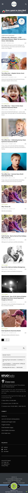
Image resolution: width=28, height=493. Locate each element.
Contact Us (4, 416)
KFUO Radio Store (5, 433)
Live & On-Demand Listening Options (10, 419)
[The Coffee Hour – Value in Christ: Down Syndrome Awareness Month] (14, 93)
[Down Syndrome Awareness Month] (14, 318)
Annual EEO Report (6, 460)
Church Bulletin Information (8, 430)
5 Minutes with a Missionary (7, 35)
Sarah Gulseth (4, 77)
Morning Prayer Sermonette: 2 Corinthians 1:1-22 (14, 360)
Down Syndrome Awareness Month (11, 331)
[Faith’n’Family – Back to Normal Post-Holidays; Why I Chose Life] (14, 223)
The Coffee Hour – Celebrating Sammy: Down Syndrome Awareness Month (13, 140)
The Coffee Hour (5, 71)
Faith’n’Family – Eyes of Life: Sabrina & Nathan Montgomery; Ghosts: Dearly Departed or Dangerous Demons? (13, 298)
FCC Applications (5, 464)
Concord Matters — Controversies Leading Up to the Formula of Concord (14, 364)
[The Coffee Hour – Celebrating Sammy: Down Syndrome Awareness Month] (14, 127)
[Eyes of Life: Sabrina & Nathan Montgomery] (14, 254)
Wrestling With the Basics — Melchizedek (13, 367)
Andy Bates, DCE (4, 208)
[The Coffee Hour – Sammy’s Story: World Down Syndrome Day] (14, 161)
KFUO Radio (3, 43)
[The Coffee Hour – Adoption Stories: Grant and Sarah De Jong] (14, 61)
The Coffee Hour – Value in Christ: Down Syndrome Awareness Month (12, 106)
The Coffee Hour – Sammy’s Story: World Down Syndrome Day (12, 175)
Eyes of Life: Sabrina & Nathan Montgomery (13, 267)
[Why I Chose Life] (14, 194)
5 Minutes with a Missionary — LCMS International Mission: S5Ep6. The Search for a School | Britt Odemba (13, 39)
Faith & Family (4, 204)
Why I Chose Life (5, 206)
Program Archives (5, 424)
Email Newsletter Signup (7, 427)
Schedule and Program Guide (8, 422)
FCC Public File (5, 462)
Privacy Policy (4, 465)
